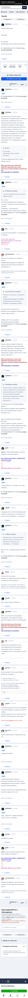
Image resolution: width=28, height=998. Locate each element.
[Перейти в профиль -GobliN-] (2, 508)
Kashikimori (8, 24)
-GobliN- (7, 507)
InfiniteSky (8, 112)
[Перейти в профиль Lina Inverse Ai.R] (2, 254)
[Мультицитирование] (2, 107)
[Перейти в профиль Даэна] (2, 448)
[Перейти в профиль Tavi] (2, 229)
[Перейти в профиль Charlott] (2, 704)
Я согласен (15, 991)
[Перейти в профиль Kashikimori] (2, 24)
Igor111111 (8, 730)
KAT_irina (7, 668)
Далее (22, 84)
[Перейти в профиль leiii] (2, 641)
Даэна (7, 448)
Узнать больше (4, 2)
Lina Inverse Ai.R (9, 254)
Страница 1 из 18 (13, 84)
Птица (7, 572)
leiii (6, 640)
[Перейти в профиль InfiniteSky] (2, 113)
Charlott (7, 703)
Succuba (7, 598)
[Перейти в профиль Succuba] (2, 598)
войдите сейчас (10, 917)
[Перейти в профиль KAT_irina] (2, 668)
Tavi (6, 228)
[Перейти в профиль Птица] (2, 572)
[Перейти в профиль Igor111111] (2, 731)
